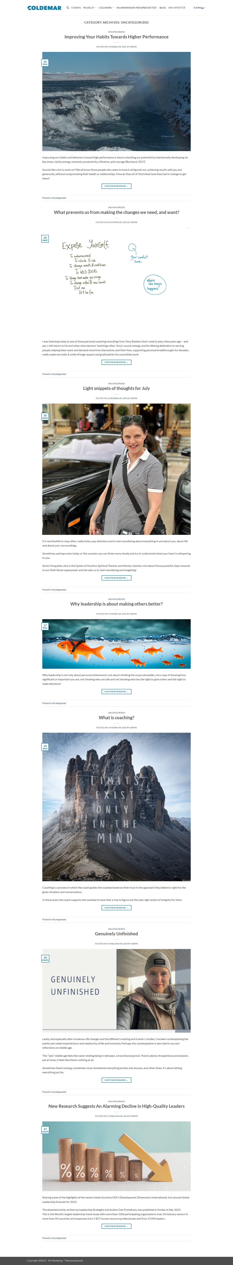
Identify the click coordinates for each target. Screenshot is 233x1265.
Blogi (162, 7)
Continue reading (117, 186)
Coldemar (105, 7)
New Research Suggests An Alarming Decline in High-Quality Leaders (116, 1106)
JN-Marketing (55, 1260)
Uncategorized (116, 32)
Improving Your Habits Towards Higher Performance (116, 36)
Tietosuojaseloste (73, 1260)
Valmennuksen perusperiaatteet (136, 7)
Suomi (197, 7)
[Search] (68, 7)
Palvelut (88, 7)
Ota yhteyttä (176, 7)
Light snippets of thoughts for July (116, 388)
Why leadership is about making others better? (116, 603)
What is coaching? (116, 717)
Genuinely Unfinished (116, 933)
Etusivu (76, 7)
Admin (133, 47)
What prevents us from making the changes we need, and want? (116, 212)
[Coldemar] (44, 7)
